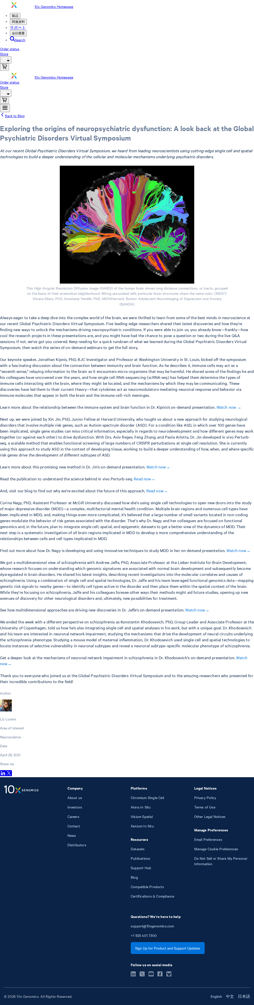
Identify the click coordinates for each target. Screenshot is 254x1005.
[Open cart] (4, 67)
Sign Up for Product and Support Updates (167, 948)
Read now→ (144, 478)
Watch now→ (158, 466)
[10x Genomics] (21, 842)
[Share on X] (9, 774)
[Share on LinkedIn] (3, 774)
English (216, 996)
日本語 (244, 996)
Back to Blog (15, 115)
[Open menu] (5, 108)
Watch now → (229, 407)
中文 (230, 996)
